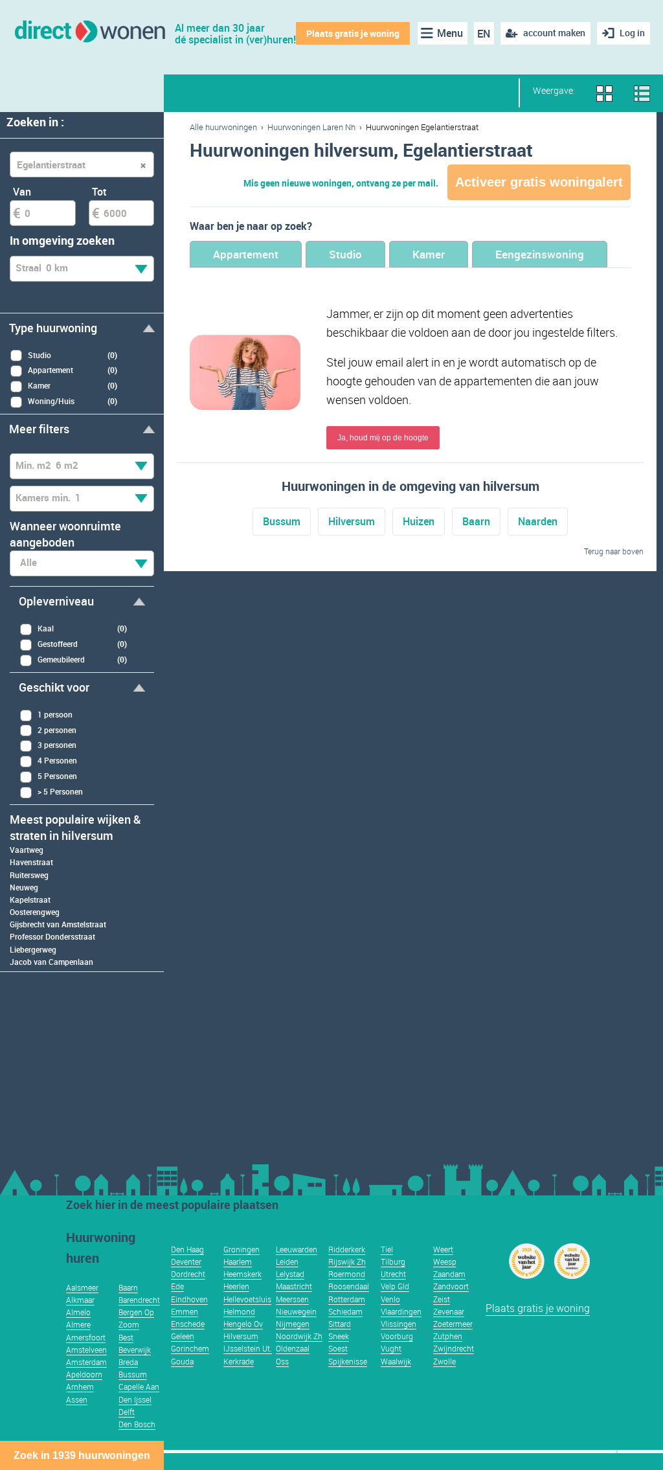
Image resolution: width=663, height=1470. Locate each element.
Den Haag (187, 1249)
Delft (126, 1412)
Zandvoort (451, 1286)
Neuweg (24, 887)
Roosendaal (348, 1286)
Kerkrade (238, 1361)
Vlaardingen (401, 1311)
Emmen (184, 1311)
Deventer (186, 1261)
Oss (282, 1361)
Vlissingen (398, 1323)
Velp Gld (395, 1286)
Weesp (444, 1261)
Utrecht (393, 1274)
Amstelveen (86, 1349)
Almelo (78, 1312)
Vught (391, 1348)
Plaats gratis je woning (352, 33)
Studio (345, 254)
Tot (99, 192)
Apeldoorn (84, 1374)
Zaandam (449, 1274)
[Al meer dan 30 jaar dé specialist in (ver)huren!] (89, 30)
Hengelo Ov (243, 1323)
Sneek (338, 1336)
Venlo (390, 1299)
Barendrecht (139, 1300)
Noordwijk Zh (299, 1336)
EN (483, 34)
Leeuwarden (296, 1249)
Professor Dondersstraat (52, 936)
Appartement (245, 254)
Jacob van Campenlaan (51, 961)
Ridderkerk (346, 1249)
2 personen (57, 730)
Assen (76, 1399)
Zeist (441, 1299)
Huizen (418, 521)
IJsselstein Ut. (247, 1348)
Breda (128, 1362)
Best (125, 1337)
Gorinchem (190, 1348)
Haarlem (237, 1261)
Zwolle (444, 1361)
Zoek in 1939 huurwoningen (82, 1455)
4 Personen (57, 760)
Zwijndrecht (453, 1348)
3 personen (57, 745)
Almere (78, 1324)
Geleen (182, 1336)
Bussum (281, 521)
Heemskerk (242, 1274)
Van (22, 192)
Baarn (476, 521)
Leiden (287, 1261)
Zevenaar (448, 1311)
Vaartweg (26, 849)
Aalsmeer (82, 1287)
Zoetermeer (453, 1323)
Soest (338, 1348)
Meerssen (292, 1299)
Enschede (188, 1323)
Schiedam (345, 1311)
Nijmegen (292, 1323)
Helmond (239, 1311)
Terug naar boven (614, 551)
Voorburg (397, 1336)
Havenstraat (31, 862)
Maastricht (294, 1286)
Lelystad (290, 1274)
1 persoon (55, 714)
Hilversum (351, 521)
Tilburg (393, 1261)
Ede (177, 1286)
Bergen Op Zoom (136, 1318)
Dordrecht (188, 1274)
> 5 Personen (60, 791)
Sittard (339, 1323)
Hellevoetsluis (247, 1299)
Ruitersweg (29, 875)
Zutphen (447, 1336)
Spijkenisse (347, 1361)
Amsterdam (86, 1362)
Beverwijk (134, 1349)
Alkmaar (80, 1300)
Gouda (182, 1361)
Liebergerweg (33, 949)
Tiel (387, 1249)
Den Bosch (136, 1424)
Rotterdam (346, 1299)
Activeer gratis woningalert (539, 182)
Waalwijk (396, 1361)
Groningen (241, 1249)
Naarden (537, 521)
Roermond (346, 1274)
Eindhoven (189, 1299)
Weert (443, 1249)
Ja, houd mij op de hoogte (383, 437)
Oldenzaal (292, 1348)
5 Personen (57, 776)
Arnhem (80, 1386)
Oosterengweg (35, 912)
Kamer (428, 254)
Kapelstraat (30, 899)
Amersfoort (86, 1337)
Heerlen (236, 1286)
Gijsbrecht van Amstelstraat (58, 924)
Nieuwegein (296, 1311)
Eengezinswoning (539, 254)
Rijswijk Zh (347, 1261)
